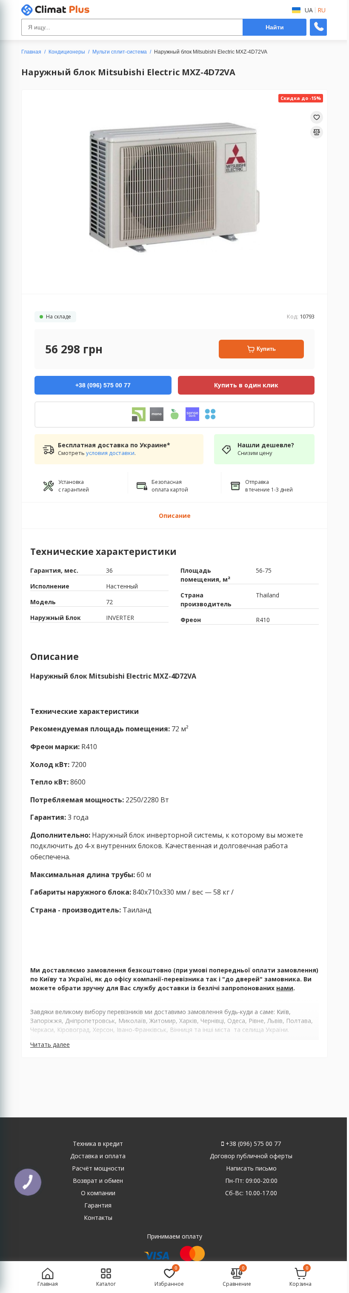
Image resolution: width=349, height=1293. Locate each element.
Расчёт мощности (98, 1168)
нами (284, 988)
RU (322, 10)
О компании (98, 1193)
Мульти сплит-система (119, 52)
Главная (31, 52)
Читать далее (50, 1044)
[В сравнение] (316, 132)
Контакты (98, 1217)
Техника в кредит (98, 1144)
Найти (275, 27)
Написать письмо (251, 1168)
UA (309, 10)
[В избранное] (316, 117)
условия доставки (110, 453)
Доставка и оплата (98, 1156)
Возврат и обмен (98, 1180)
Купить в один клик (246, 385)
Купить (266, 349)
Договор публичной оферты (251, 1156)
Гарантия (98, 1205)
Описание (175, 516)
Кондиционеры (67, 52)
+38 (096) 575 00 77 (252, 1144)
